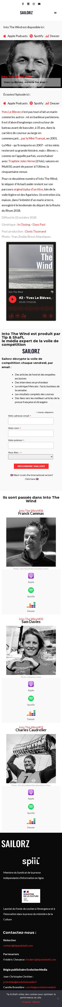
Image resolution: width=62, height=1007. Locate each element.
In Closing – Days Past (31, 224)
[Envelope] (39, 4)
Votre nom (14, 428)
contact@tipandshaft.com (18, 945)
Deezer (31, 611)
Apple (31, 582)
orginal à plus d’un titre (28, 189)
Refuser (36, 1002)
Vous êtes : (15, 452)
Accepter (26, 1002)
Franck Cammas (31, 513)
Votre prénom (16, 440)
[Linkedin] (28, 4)
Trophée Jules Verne (21, 161)
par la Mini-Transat (33, 138)
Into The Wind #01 (31, 727)
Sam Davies (31, 621)
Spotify (31, 596)
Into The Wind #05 (31, 619)
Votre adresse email (19, 415)
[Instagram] (33, 4)
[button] (55, 13)
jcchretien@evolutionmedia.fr (20, 981)
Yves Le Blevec (11, 112)
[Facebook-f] (23, 4)
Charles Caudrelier (31, 730)
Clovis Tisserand (35, 231)
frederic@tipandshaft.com (41, 959)
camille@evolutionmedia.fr (41, 987)
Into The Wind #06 (31, 510)
